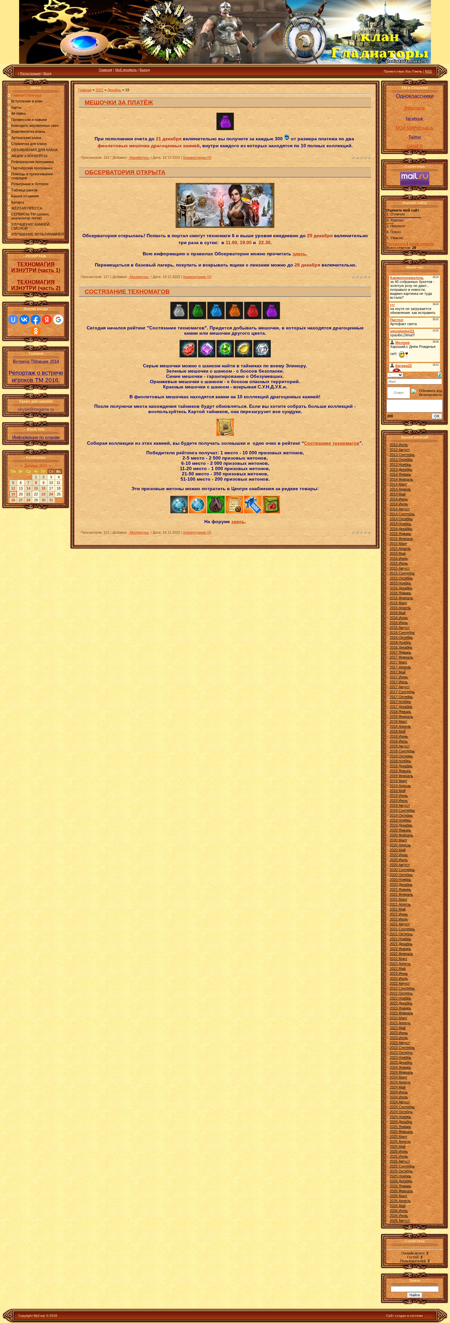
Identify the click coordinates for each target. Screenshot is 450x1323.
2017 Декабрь (401, 707)
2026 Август (400, 1221)
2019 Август (400, 805)
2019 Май (398, 791)
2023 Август (400, 1043)
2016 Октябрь (401, 637)
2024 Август (400, 1102)
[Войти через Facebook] (36, 319)
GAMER (415, 146)
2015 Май (398, 553)
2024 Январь (400, 1067)
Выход (145, 69)
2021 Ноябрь (400, 939)
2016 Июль (399, 623)
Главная (105, 69)
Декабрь (114, 90)
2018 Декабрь (401, 766)
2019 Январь (400, 771)
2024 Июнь (399, 1092)
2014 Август (400, 509)
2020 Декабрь (401, 885)
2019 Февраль (401, 776)
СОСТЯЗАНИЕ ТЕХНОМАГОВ (127, 291)
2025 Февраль (401, 1132)
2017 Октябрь (401, 697)
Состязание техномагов (331, 443)
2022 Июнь (399, 973)
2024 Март (398, 1077)
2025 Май (398, 1146)
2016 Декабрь (401, 647)
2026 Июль (399, 1216)
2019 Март (398, 781)
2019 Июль (399, 800)
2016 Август (400, 628)
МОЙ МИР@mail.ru (415, 128)
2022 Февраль (401, 954)
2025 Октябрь (401, 1171)
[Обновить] (440, 375)
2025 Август (400, 1161)
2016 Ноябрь (400, 642)
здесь (299, 253)
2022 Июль (399, 978)
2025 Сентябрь (402, 1166)
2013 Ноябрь (400, 464)
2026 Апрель (400, 1201)
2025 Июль (399, 1156)
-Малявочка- (139, 157)
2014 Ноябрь (400, 524)
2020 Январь (400, 830)
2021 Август (400, 924)
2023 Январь (400, 1008)
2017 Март (398, 662)
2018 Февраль (401, 716)
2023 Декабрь (401, 1062)
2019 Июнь (399, 796)
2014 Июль (399, 504)
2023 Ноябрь (400, 1057)
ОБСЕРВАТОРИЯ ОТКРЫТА (125, 172)
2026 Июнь (399, 1211)
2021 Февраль (401, 894)
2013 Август (400, 450)
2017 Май (398, 672)
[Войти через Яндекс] (47, 319)
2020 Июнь (399, 855)
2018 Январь (400, 712)
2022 (99, 90)
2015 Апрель (400, 548)
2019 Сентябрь (402, 810)
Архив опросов (421, 244)
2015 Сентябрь (402, 573)
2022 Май (398, 969)
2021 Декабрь (401, 944)
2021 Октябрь (401, 934)
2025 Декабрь (401, 1181)
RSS (428, 71)
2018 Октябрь (401, 756)
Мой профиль (126, 69)
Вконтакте (415, 107)
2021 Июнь (399, 914)
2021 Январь (400, 889)
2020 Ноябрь (400, 880)
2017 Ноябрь (400, 702)
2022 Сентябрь (402, 988)
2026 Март (398, 1196)
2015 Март (398, 544)
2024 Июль (399, 1097)
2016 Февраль (401, 598)
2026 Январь (400, 1186)
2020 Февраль (401, 835)
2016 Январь (400, 593)
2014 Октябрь (401, 519)
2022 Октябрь (401, 993)
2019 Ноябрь (400, 820)
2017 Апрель (400, 667)
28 (28, 500)
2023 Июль (399, 1038)
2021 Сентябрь (402, 929)
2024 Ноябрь (400, 1117)
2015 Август (400, 568)
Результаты (396, 244)
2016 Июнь (399, 618)
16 (43, 488)
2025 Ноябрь (400, 1176)
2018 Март (398, 721)
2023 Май (398, 1028)
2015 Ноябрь (400, 583)
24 (51, 494)
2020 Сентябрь (402, 870)
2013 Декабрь (401, 469)
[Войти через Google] (58, 319)
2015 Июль (399, 563)
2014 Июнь (399, 499)
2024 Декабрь (401, 1122)
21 (28, 494)
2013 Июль (399, 445)
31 (51, 500)
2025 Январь (400, 1127)
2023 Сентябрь (402, 1048)
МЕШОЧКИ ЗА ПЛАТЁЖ (119, 102)
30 (43, 500)
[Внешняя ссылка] (179, 317)
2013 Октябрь (401, 460)
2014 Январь (400, 474)
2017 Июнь (399, 677)
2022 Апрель (400, 964)
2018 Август (400, 746)
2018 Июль (399, 741)
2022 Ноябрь (400, 998)
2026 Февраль (401, 1191)
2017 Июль (399, 682)
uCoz (428, 1315)
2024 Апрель (400, 1082)
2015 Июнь (399, 558)
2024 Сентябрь (402, 1107)
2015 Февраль (401, 539)
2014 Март (398, 484)
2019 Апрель (400, 786)
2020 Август (400, 865)
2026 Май (398, 1206)
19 (13, 494)
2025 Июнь (399, 1151)
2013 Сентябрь (402, 455)
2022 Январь (400, 949)
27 (21, 500)
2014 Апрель (400, 489)
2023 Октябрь (401, 1053)
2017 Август (400, 687)
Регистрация (30, 73)
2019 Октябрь (401, 815)
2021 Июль (399, 919)
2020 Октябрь (401, 875)
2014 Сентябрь (402, 514)
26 (13, 500)
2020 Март (398, 840)
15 (36, 488)
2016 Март (398, 603)
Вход (47, 73)
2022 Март (398, 959)
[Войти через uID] (13, 319)
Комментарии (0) (197, 157)
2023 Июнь (399, 1033)
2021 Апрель (400, 904)
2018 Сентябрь (402, 751)
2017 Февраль (401, 657)
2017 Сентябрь (402, 692)
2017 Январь (400, 652)
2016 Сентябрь (402, 632)
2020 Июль (399, 860)
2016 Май (398, 613)
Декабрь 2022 (35, 466)
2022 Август (400, 983)
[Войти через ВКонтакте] (24, 319)
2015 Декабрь (401, 588)
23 (43, 494)
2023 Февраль (401, 1013)
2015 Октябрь (401, 578)
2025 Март (398, 1137)
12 (13, 488)
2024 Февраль (401, 1072)
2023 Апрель (400, 1023)
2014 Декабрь (401, 529)
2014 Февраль (401, 479)
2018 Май (398, 731)
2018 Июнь (399, 736)
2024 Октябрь (401, 1112)
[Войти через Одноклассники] (36, 331)
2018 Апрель (400, 726)
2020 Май (398, 850)
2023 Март (398, 1018)
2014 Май (398, 494)
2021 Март (398, 899)
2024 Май (398, 1087)
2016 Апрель (400, 608)
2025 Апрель (400, 1141)
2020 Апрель (400, 845)
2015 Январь (400, 534)
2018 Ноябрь (400, 761)
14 (28, 488)
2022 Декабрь (401, 1003)
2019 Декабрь (401, 825)
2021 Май (398, 909)
